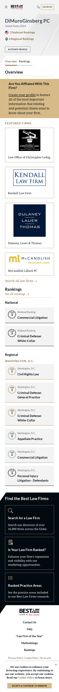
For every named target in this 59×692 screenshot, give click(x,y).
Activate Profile (17, 49)
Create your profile (22, 95)
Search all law (19, 281)
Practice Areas (29, 587)
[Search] (38, 7)
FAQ (29, 629)
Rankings (29, 650)
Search (29, 519)
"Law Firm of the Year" (29, 636)
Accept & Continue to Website (29, 686)
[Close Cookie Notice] (54, 665)
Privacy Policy (15, 658)
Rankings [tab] (24, 61)
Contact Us (29, 622)
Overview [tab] (11, 61)
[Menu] (6, 7)
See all (15, 294)
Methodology (29, 643)
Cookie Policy (31, 658)
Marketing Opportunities (29, 553)
